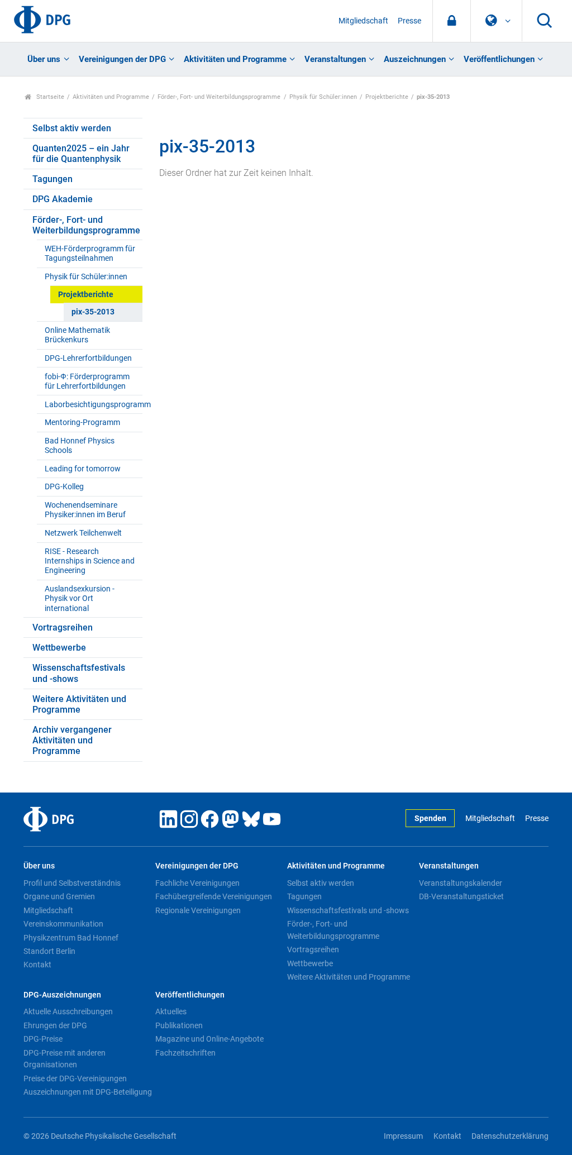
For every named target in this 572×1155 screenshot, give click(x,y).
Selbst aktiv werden (71, 128)
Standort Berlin (49, 951)
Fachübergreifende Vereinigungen (213, 896)
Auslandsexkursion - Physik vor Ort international (80, 598)
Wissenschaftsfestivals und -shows (78, 673)
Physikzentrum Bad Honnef (70, 937)
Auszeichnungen (415, 59)
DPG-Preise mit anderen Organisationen (64, 1059)
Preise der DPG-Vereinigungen (75, 1078)
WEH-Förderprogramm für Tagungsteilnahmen (90, 253)
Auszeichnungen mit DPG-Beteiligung (87, 1091)
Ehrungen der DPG (55, 1025)
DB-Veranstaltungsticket (461, 896)
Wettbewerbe (59, 647)
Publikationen (179, 1025)
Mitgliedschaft (363, 21)
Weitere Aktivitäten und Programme (79, 704)
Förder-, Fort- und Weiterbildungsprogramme (219, 97)
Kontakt (37, 964)
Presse (409, 21)
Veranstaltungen (335, 59)
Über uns (43, 59)
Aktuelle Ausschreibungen (68, 1011)
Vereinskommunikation (63, 923)
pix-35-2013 (93, 312)
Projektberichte (386, 97)
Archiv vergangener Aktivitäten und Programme (72, 740)
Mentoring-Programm (82, 422)
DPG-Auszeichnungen (62, 995)
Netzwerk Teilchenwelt (83, 533)
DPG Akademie (62, 199)
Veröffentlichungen (499, 59)
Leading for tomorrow (83, 469)
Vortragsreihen (62, 627)
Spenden (430, 818)
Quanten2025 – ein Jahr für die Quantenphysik (81, 153)
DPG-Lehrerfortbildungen (88, 358)
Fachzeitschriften (185, 1052)
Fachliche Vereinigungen (197, 883)
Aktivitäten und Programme (235, 59)
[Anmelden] (451, 21)
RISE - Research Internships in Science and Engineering (90, 561)
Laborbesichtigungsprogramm (93, 404)
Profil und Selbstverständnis (72, 883)
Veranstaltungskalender (460, 883)
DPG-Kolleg (64, 486)
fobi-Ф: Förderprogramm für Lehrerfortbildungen (87, 381)
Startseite (49, 97)
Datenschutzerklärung (510, 1136)
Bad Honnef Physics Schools (80, 445)
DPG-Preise (43, 1038)
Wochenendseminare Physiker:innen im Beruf (85, 509)
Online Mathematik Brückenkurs (77, 335)
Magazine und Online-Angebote (209, 1038)
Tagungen (52, 179)
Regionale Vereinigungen (198, 910)
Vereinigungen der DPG (122, 59)
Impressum (403, 1136)
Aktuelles (171, 1011)
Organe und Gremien (59, 896)
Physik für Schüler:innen (323, 97)
